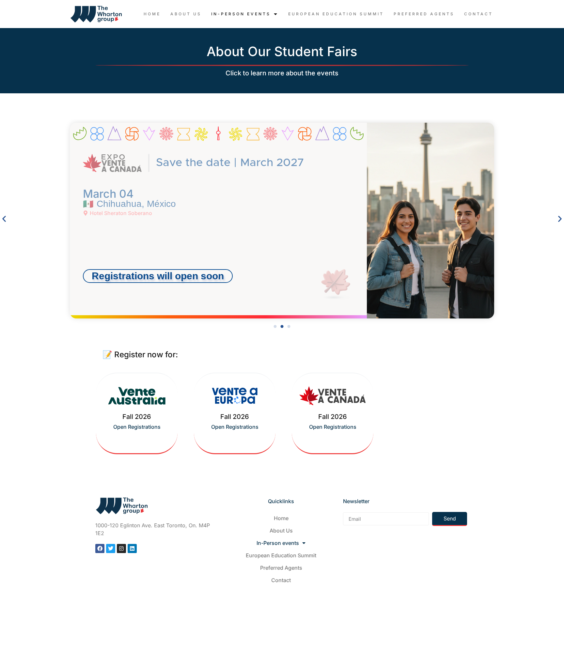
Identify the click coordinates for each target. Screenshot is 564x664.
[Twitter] (110, 548)
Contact (478, 13)
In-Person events (241, 13)
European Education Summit (336, 13)
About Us (185, 13)
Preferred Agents (424, 13)
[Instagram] (121, 548)
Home (152, 13)
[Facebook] (99, 548)
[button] (158, 276)
